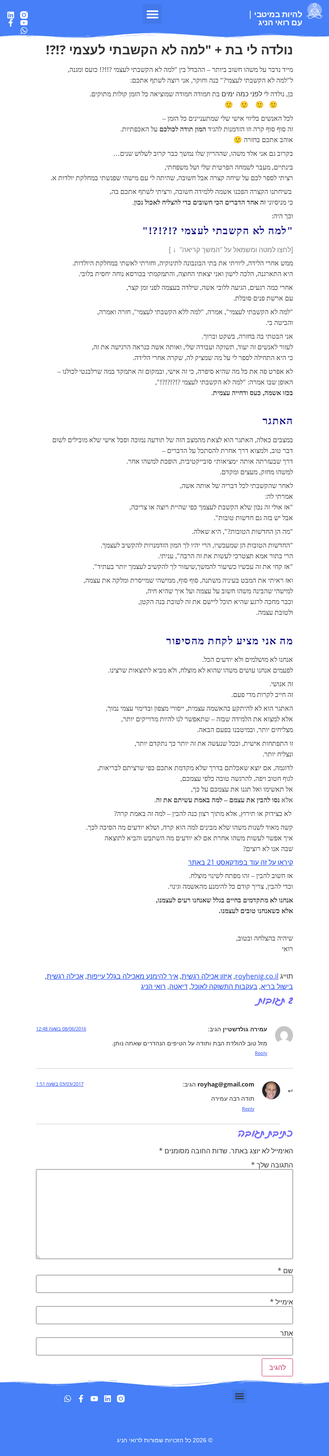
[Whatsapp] (24, 30)
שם (285, 1270)
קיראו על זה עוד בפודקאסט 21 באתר (240, 862)
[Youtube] (24, 23)
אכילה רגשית (65, 976)
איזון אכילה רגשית (207, 976)
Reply (261, 1053)
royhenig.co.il (256, 976)
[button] (152, 14)
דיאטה (178, 986)
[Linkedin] (11, 15)
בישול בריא (277, 986)
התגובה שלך (272, 1164)
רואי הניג (153, 986)
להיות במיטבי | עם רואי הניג (275, 18)
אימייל (281, 1301)
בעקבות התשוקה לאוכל (224, 986)
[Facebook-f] (11, 23)
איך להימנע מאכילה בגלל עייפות (132, 976)
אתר (286, 1333)
